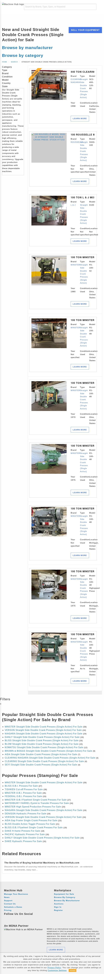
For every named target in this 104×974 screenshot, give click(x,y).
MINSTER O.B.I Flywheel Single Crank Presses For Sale (36, 800)
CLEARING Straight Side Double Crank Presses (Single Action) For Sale (44, 761)
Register (58, 910)
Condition (82, 104)
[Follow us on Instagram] (11, 918)
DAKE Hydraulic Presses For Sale (23, 841)
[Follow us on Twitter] (21, 918)
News (7, 897)
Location (92, 107)
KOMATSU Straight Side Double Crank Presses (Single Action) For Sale (44, 747)
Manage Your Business (16, 894)
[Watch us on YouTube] (16, 918)
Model (92, 82)
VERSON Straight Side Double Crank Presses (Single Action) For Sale (43, 730)
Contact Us (10, 904)
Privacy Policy (54, 967)
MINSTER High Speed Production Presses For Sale (33, 807)
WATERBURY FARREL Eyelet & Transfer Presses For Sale (37, 803)
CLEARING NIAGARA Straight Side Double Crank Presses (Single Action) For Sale (50, 758)
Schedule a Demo (13, 907)
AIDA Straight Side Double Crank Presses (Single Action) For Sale (41, 754)
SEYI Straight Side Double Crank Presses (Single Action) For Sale (41, 765)
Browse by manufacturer (27, 47)
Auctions (59, 904)
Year (73, 104)
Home (4, 62)
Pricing (8, 910)
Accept (72, 970)
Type (82, 87)
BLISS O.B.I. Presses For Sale (21, 786)
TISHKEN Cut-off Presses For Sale (24, 789)
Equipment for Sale (64, 894)
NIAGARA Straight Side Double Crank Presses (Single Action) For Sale (43, 733)
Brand (73, 79)
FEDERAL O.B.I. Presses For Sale (23, 796)
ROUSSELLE (77, 142)
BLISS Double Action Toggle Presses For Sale (30, 824)
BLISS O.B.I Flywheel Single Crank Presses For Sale (34, 827)
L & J (73, 205)
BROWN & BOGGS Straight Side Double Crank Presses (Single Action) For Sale (48, 751)
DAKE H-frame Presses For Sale (22, 831)
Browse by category (22, 55)
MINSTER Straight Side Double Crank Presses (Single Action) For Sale (43, 727)
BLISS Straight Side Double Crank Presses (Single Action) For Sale (42, 740)
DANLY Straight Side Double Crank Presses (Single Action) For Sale (42, 737)
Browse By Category (64, 897)
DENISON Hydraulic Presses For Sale (25, 813)
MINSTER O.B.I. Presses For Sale (23, 793)
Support (8, 900)
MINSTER (75, 265)
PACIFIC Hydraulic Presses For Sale (25, 834)
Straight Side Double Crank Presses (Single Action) (84, 88)
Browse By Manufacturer (67, 900)
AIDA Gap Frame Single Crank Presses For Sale (31, 820)
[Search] (93, 7)
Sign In (57, 907)
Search (14, 62)
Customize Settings (57, 970)
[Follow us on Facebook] (6, 918)
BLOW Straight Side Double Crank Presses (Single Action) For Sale (42, 744)
